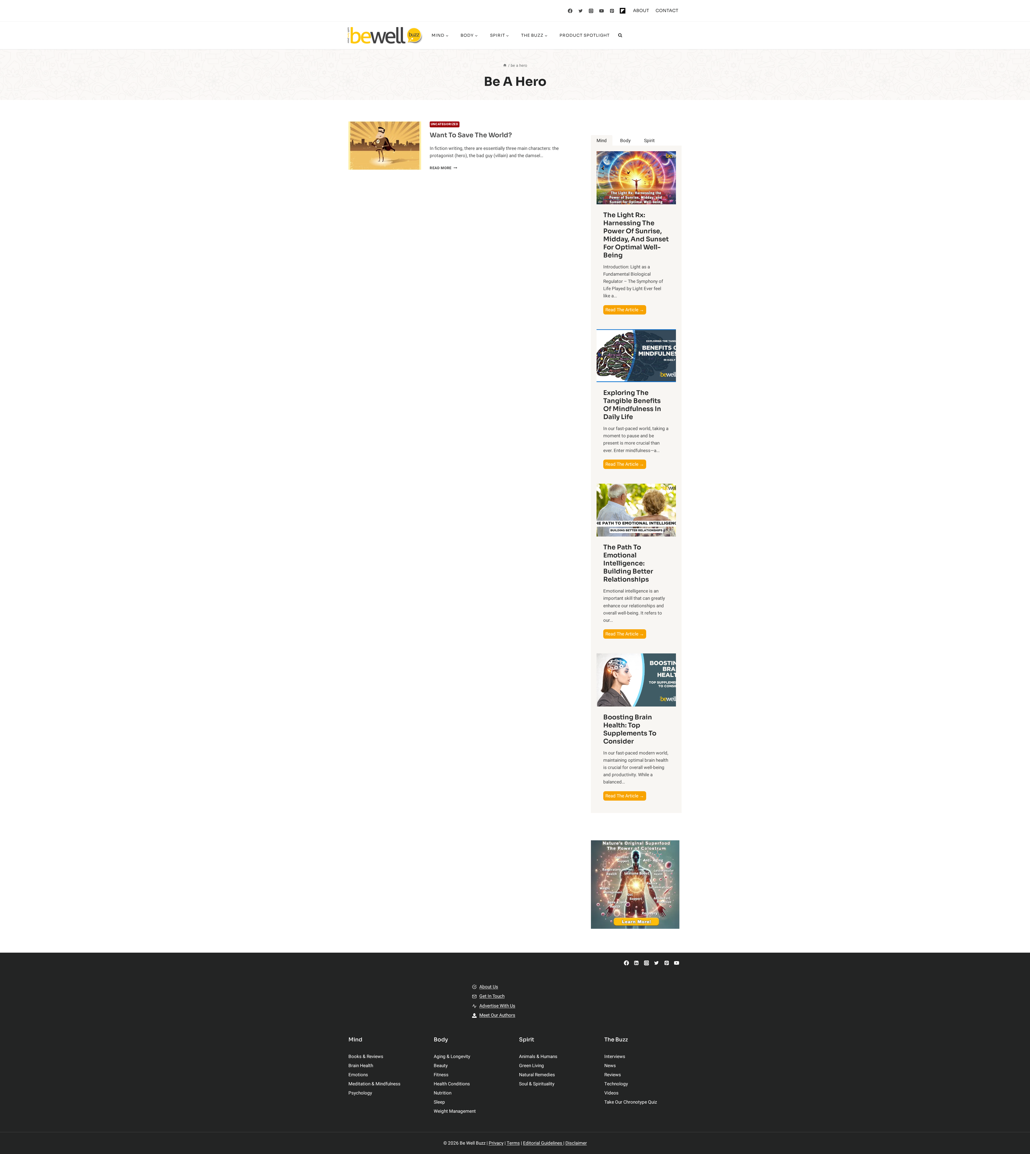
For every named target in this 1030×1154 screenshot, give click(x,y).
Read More (443, 168)
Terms (513, 1143)
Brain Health (360, 1065)
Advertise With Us (497, 1006)
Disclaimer (576, 1143)
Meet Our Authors (497, 1015)
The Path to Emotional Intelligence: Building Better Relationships (628, 563)
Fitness (441, 1074)
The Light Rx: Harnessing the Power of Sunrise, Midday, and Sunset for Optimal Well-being (636, 235)
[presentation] (384, 145)
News (610, 1065)
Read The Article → (625, 310)
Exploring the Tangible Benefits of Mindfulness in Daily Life (632, 405)
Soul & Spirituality (536, 1084)
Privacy (496, 1143)
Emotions (358, 1074)
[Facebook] (570, 10)
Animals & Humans (538, 1056)
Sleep (439, 1102)
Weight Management (455, 1111)
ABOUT (641, 10)
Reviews (612, 1074)
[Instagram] (591, 10)
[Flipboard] (622, 10)
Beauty (441, 1065)
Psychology (360, 1093)
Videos (611, 1093)
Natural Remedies (537, 1074)
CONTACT (667, 10)
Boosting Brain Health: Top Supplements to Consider (629, 729)
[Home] (505, 65)
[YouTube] (601, 10)
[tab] (601, 140)
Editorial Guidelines (543, 1143)
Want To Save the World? (471, 135)
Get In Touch (492, 996)
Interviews (614, 1056)
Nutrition (442, 1093)
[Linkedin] (636, 963)
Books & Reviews (365, 1056)
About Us (488, 986)
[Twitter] (580, 10)
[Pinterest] (612, 10)
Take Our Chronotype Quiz (630, 1102)
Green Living (531, 1065)
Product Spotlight (585, 35)
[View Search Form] (620, 35)
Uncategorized (444, 124)
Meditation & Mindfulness (374, 1084)
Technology (616, 1084)
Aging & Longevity (452, 1056)
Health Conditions (452, 1084)
